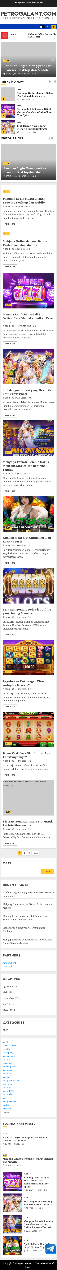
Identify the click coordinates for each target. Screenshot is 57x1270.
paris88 (6, 1049)
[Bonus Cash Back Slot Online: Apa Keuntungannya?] (28, 729)
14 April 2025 (20, 689)
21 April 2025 (20, 546)
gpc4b (8, 74)
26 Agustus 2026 (23, 74)
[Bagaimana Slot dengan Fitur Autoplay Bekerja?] (28, 657)
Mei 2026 (7, 992)
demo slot (7, 1063)
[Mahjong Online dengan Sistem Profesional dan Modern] (8, 94)
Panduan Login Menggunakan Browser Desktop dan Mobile (27, 68)
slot (4, 1098)
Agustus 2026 (10, 986)
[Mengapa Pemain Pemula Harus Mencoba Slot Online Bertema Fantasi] (28, 438)
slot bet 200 (8, 1091)
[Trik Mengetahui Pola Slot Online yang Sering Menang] (28, 586)
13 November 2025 (23, 326)
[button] (48, 26)
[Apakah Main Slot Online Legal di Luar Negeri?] (28, 514)
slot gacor (7, 1070)
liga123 (6, 1105)
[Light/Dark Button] (42, 26)
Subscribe (53, 27)
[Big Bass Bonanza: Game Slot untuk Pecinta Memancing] (28, 798)
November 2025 (11, 998)
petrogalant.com (29, 14)
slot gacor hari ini (11, 1080)
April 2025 (8, 1004)
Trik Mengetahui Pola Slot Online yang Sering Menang (27, 611)
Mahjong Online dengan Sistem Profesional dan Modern (35, 95)
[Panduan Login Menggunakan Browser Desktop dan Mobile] (28, 191)
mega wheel (9, 962)
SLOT (7, 61)
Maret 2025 (9, 1010)
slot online (7, 1087)
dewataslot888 (9, 1045)
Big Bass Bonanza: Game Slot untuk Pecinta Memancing (28, 823)
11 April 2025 (20, 829)
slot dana (7, 1073)
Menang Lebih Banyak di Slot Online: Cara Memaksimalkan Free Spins (34, 112)
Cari (7, 863)
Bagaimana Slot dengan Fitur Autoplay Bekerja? (24, 683)
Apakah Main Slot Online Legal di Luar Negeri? (38, 1246)
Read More (10, 224)
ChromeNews (41, 1263)
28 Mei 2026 (25, 100)
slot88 (5, 1042)
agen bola (8, 966)
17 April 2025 (20, 617)
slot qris (6, 1059)
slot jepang (8, 1052)
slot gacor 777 (9, 1101)
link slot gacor (9, 1066)
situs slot (7, 1108)
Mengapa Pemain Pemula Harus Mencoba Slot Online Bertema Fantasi (26, 465)
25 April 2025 (20, 474)
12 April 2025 (20, 761)
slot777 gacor (9, 1056)
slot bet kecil (9, 1094)
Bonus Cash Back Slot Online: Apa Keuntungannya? (26, 755)
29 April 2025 (25, 132)
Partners (7, 1112)
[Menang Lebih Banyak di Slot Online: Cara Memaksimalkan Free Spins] (8, 111)
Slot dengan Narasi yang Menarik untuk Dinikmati (32, 127)
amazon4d (7, 1084)
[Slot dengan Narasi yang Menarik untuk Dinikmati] (8, 127)
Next (35, 853)
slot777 (6, 1077)
